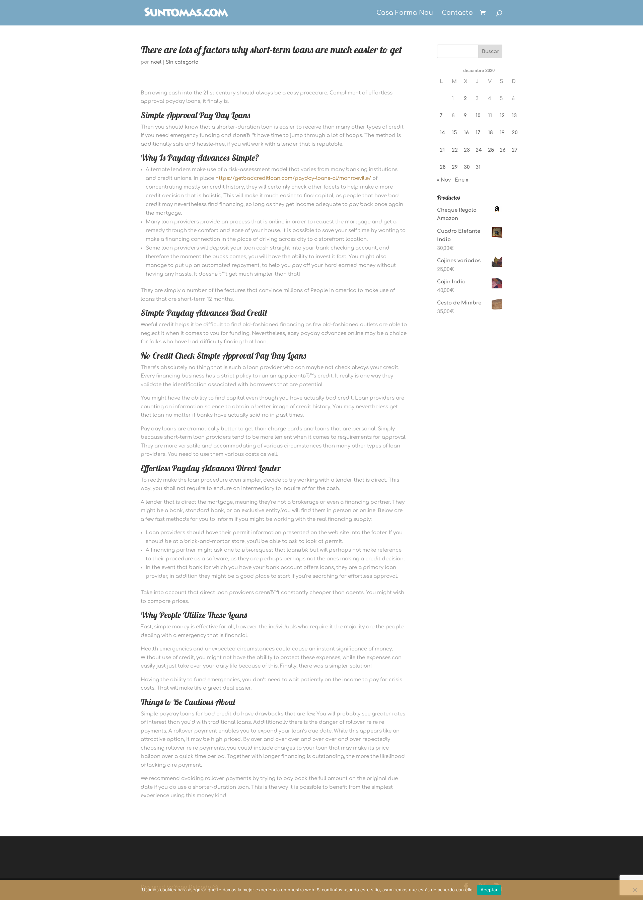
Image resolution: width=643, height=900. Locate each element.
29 (455, 167)
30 (467, 167)
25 (491, 150)
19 (502, 133)
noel (156, 62)
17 (478, 133)
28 (443, 167)
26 (503, 150)
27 (514, 150)
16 (466, 133)
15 (454, 133)
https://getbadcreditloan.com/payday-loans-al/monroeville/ (293, 178)
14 (442, 133)
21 (442, 150)
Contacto (457, 13)
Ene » (461, 180)
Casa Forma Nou (404, 13)
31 (478, 167)
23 (467, 150)
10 (478, 116)
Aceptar (489, 889)
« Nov (444, 180)
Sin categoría (182, 62)
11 (490, 116)
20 (515, 133)
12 (502, 116)
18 (490, 133)
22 (455, 150)
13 (514, 116)
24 (479, 150)
